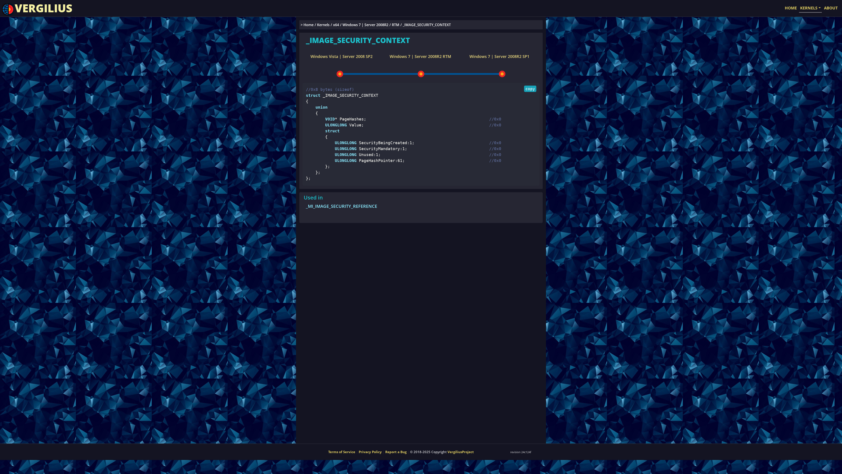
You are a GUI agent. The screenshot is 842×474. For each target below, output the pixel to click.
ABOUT (831, 8)
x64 (336, 24)
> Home (307, 24)
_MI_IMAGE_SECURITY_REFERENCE (341, 206)
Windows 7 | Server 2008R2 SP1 (499, 56)
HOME (791, 8)
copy (530, 88)
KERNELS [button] (808, 8)
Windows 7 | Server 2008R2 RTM (420, 56)
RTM (395, 24)
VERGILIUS (43, 8)
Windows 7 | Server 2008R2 (365, 24)
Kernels (323, 24)
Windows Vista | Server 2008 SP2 (341, 56)
